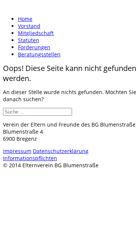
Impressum (17, 151)
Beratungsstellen (39, 54)
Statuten (28, 40)
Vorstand (29, 25)
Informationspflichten (30, 158)
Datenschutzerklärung (60, 151)
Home (25, 18)
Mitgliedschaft (36, 33)
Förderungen (34, 47)
